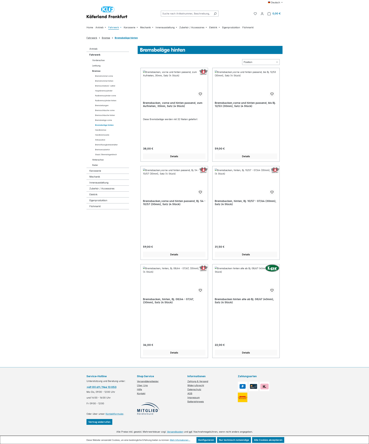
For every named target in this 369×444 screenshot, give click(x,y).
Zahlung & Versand (197, 381)
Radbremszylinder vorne (105, 96)
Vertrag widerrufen (99, 421)
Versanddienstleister (148, 381)
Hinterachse (98, 159)
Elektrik (93, 194)
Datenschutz (194, 389)
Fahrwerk (94, 54)
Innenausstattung (98, 182)
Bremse (96, 71)
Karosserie (95, 170)
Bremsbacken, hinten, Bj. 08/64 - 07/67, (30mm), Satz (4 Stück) (168, 301)
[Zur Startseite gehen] (106, 13)
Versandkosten (175, 431)
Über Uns (142, 385)
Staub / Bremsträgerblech (106, 154)
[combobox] (186, 13)
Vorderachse (98, 60)
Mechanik (94, 176)
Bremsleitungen (102, 105)
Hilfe (139, 389)
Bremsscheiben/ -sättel (105, 86)
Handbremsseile (102, 135)
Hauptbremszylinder (103, 91)
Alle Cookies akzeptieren (268, 440)
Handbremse (100, 130)
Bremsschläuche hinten (105, 115)
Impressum (193, 397)
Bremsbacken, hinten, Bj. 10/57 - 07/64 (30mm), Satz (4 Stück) (245, 202)
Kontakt (141, 393)
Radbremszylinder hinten (105, 100)
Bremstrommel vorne (104, 76)
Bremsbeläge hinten (104, 125)
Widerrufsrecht (195, 385)
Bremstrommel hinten (104, 81)
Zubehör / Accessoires (101, 188)
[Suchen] (215, 13)
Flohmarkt (95, 206)
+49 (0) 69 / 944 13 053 (101, 387)
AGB (189, 393)
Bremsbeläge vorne (103, 120)
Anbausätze (100, 140)
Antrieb (93, 48)
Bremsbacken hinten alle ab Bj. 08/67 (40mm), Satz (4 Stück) (244, 301)
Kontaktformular (114, 413)
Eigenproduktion (98, 200)
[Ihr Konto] (262, 13)
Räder (95, 165)
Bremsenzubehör (102, 150)
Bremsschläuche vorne (105, 110)
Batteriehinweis (195, 401)
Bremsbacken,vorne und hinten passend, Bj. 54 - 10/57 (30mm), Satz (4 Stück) (174, 202)
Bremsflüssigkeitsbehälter (106, 145)
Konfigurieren (206, 440)
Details (174, 156)
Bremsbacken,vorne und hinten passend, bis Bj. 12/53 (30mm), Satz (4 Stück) (245, 104)
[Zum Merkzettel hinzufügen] (200, 94)
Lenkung (96, 65)
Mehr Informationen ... (180, 440)
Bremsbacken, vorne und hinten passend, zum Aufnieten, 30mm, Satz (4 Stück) (172, 104)
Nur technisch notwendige (234, 440)
